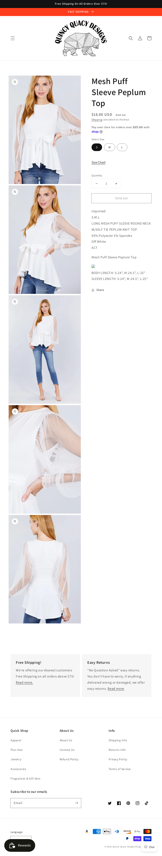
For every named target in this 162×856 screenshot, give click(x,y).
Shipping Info (118, 740)
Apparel (16, 740)
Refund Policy (69, 759)
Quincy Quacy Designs (124, 846)
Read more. (24, 682)
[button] (12, 38)
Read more (116, 688)
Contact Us (67, 750)
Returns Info (117, 750)
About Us (66, 740)
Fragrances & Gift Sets (25, 778)
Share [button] (100, 290)
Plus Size (17, 750)
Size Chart (98, 162)
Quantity (97, 175)
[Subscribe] (76, 803)
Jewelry (16, 759)
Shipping (97, 119)
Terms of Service (120, 769)
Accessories (18, 769)
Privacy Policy (118, 759)
